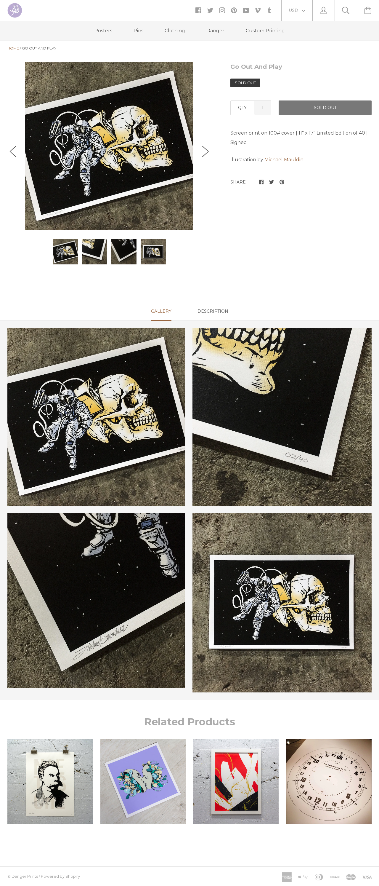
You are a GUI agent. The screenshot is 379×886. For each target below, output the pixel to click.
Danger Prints (25, 876)
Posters (103, 30)
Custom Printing (265, 30)
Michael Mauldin (283, 159)
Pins (138, 30)
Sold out (325, 107)
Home (13, 48)
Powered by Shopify (60, 876)
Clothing (175, 30)
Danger (215, 30)
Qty (242, 107)
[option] (109, 146)
